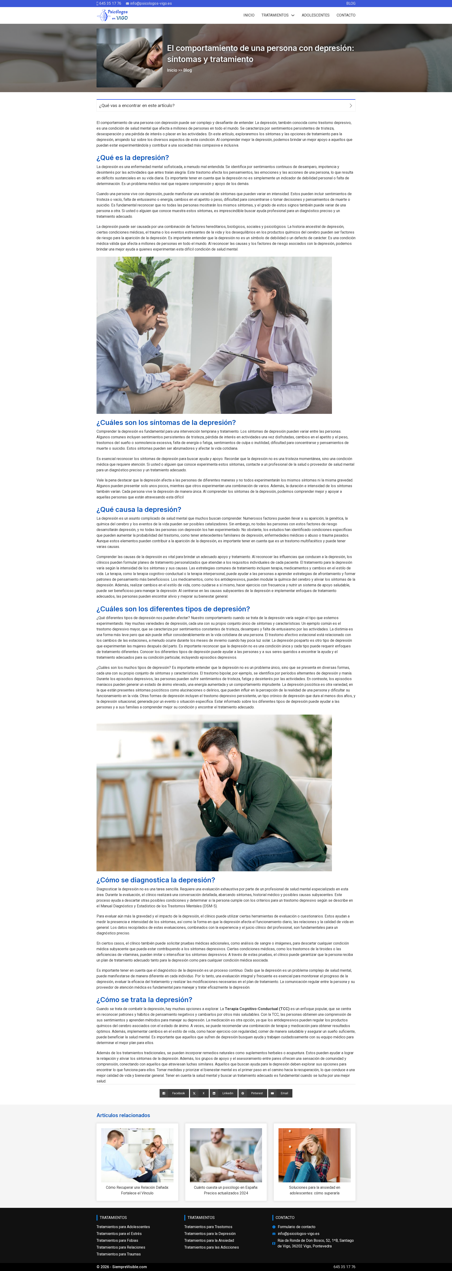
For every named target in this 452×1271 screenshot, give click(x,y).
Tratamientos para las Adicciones (211, 1247)
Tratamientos (275, 15)
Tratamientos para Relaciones (121, 1247)
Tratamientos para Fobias (117, 1240)
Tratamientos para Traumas (119, 1254)
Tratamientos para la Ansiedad (209, 1240)
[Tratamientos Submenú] (293, 15)
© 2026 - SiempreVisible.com (122, 1267)
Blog (350, 3)
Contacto (346, 15)
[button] (226, 105)
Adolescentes (316, 15)
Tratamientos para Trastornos (208, 1227)
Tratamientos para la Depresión (210, 1233)
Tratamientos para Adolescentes (123, 1227)
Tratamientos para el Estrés (119, 1233)
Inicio (248, 15)
